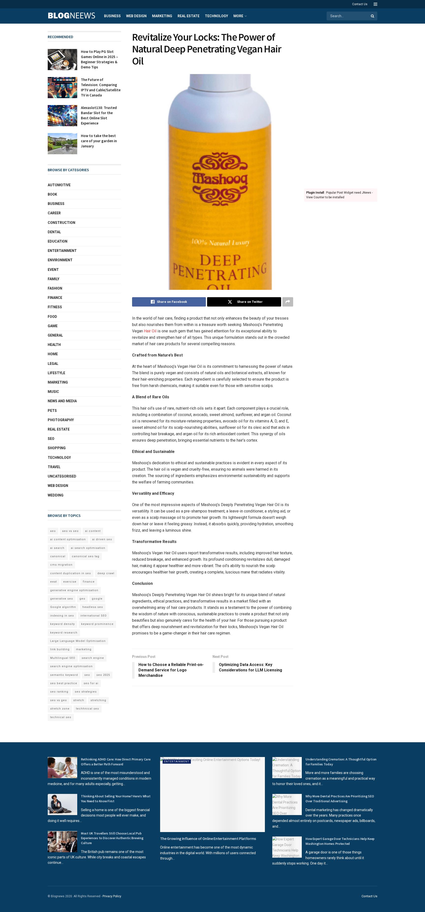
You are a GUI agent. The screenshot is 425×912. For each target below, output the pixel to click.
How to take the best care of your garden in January (99, 140)
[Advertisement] (341, 105)
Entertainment (62, 251)
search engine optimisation (71, 666)
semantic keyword (64, 675)
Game (53, 326)
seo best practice (63, 683)
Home (53, 354)
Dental (54, 232)
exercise (69, 581)
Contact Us (359, 4)
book (52, 194)
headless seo (92, 607)
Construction (61, 223)
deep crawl (105, 573)
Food (52, 317)
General (55, 335)
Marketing (162, 16)
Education (57, 241)
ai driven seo (102, 539)
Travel (54, 467)
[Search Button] (372, 16)
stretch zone (60, 708)
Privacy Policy (112, 896)
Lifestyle (56, 373)
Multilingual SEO (62, 658)
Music (53, 392)
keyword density (62, 624)
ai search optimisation (88, 548)
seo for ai (91, 683)
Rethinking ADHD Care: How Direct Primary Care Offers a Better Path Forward (115, 761)
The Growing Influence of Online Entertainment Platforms (208, 838)
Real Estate (188, 16)
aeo (53, 531)
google (97, 598)
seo (87, 675)
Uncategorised (62, 476)
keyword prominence (97, 624)
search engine (93, 658)
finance (89, 581)
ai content (93, 531)
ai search (57, 548)
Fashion (55, 288)
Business (112, 16)
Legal (53, 364)
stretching (98, 700)
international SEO (93, 615)
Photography (61, 420)
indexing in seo (62, 615)
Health (54, 345)
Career (54, 213)
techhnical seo (87, 708)
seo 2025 (103, 675)
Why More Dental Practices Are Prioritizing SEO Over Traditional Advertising (339, 798)
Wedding (55, 495)
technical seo (60, 717)
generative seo (61, 598)
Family (53, 279)
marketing (83, 649)
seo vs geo (58, 700)
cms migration (61, 564)
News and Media (62, 401)
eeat (53, 581)
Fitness (55, 307)
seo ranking (59, 691)
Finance (55, 298)
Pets (52, 411)
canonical (57, 556)
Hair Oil (150, 331)
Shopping (57, 448)
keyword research (63, 632)
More (238, 16)
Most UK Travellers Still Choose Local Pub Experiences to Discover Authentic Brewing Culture (112, 838)
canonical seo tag (85, 556)
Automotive (59, 185)
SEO (51, 439)
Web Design (136, 16)
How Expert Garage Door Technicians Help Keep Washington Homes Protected (340, 841)
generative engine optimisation (74, 590)
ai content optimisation (68, 539)
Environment (60, 260)
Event (53, 270)
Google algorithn (63, 607)
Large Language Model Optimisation (78, 641)
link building (60, 649)
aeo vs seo (70, 531)
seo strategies (86, 691)
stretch (78, 700)
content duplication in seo (70, 573)
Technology (216, 16)
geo (82, 598)
